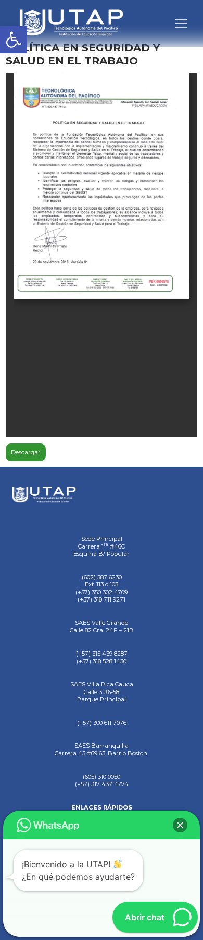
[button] (13, 39)
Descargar (26, 452)
